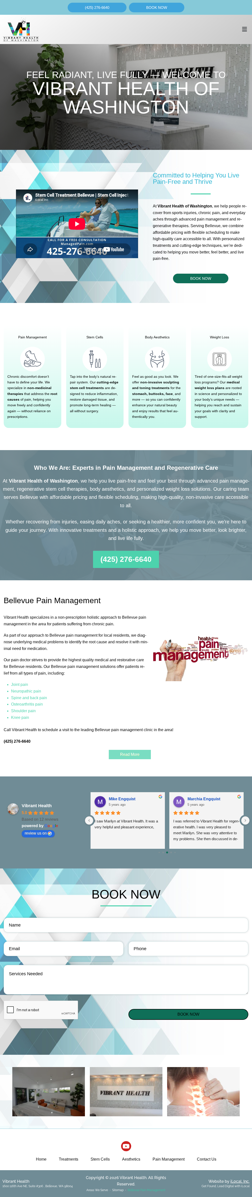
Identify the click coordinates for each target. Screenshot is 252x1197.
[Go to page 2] (167, 852)
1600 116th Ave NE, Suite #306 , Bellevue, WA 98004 (37, 1186)
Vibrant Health (37, 805)
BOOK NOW (188, 1014)
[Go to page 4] (175, 852)
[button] (244, 29)
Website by (229, 1181)
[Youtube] (126, 1146)
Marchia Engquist (204, 799)
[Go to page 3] (171, 852)
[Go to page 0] (159, 852)
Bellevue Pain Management (146, 1190)
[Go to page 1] (163, 852)
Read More (130, 754)
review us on (36, 833)
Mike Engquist (122, 799)
